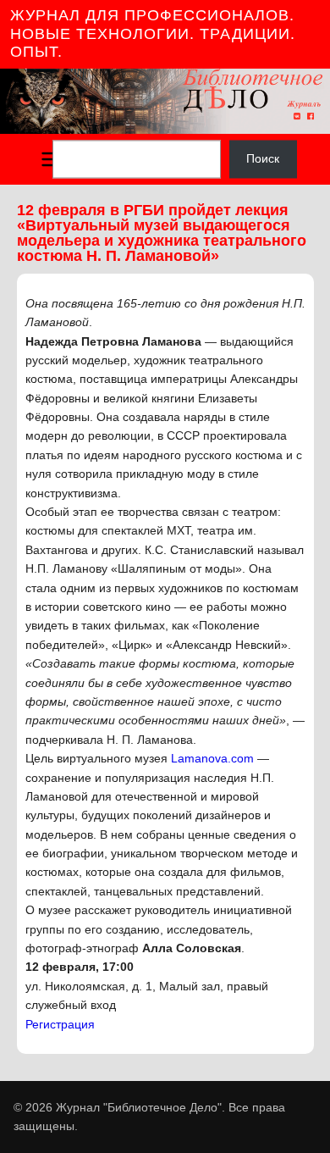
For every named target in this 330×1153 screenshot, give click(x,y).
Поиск (262, 159)
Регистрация (60, 1024)
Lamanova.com (212, 758)
